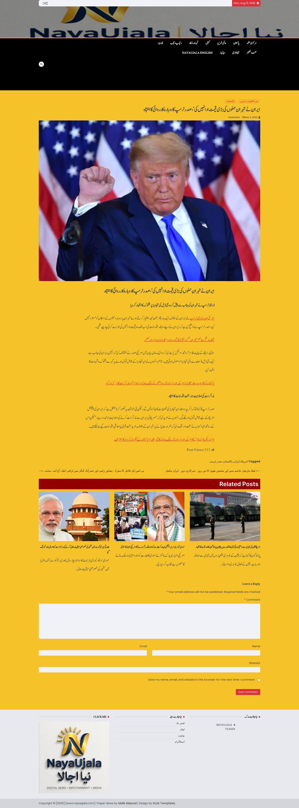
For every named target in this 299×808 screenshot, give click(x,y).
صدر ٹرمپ (215, 461)
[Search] (41, 64)
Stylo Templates (164, 803)
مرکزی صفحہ (252, 43)
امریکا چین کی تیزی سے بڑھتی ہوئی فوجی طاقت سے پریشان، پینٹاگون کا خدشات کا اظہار (228, 547)
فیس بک (180, 723)
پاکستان (236, 43)
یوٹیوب (181, 735)
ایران (236, 461)
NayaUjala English (197, 52)
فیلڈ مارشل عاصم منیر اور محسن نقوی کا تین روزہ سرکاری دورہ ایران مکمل (179, 340)
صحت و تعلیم (252, 52)
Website (254, 663)
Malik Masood (127, 803)
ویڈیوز (222, 52)
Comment (252, 600)
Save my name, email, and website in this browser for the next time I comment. (201, 680)
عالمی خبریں (221, 43)
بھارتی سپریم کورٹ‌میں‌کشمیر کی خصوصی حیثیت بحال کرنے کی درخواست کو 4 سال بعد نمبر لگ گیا (74, 549)
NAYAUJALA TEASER (225, 727)
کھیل (208, 43)
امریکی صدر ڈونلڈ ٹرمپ (202, 318)
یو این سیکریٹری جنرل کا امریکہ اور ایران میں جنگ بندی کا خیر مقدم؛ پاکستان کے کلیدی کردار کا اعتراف (164, 439)
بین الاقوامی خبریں (249, 101)
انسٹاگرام (180, 741)
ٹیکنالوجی (235, 52)
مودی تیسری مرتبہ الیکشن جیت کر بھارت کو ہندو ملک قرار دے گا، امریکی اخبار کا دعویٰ (153, 547)
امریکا (244, 461)
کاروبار (160, 43)
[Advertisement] (98, 64)
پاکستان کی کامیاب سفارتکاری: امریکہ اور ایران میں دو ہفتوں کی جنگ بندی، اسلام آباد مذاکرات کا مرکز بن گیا (160, 383)
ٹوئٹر (182, 729)
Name (256, 646)
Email (143, 646)
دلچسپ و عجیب (176, 43)
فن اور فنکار (193, 43)
